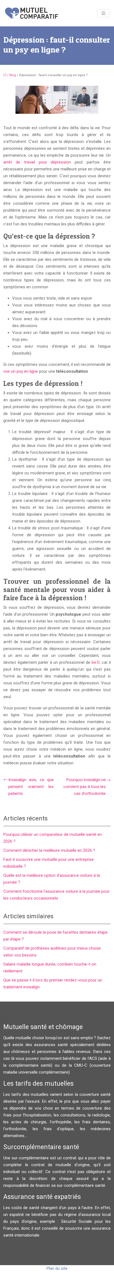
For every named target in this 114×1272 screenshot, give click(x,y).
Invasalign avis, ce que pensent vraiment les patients (31, 786)
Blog (12, 75)
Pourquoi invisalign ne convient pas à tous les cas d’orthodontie (84, 786)
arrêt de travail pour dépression (37, 162)
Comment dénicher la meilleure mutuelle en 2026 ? (49, 850)
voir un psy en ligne (20, 371)
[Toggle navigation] (103, 13)
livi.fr (95, 662)
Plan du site (57, 1268)
